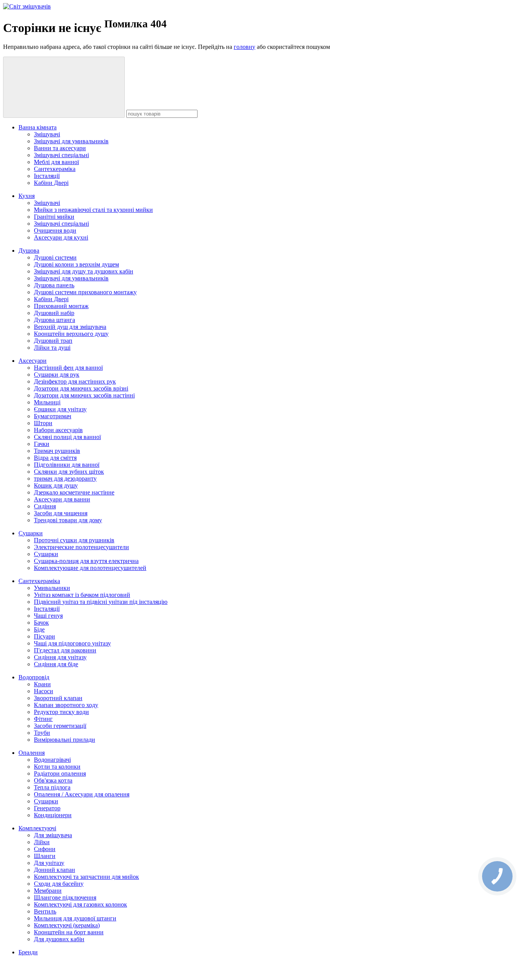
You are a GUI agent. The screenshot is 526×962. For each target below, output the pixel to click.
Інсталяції (47, 176)
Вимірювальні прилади (64, 739)
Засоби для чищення (60, 513)
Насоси (43, 691)
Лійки (42, 842)
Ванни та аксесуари (60, 148)
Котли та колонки (57, 766)
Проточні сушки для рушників (74, 540)
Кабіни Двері (51, 182)
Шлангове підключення (65, 897)
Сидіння (45, 506)
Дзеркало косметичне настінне (74, 492)
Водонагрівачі (52, 759)
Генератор (47, 808)
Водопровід (33, 677)
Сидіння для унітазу (60, 657)
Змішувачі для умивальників (71, 141)
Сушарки (30, 533)
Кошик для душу (56, 485)
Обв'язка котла (53, 780)
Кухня (26, 196)
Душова (28, 250)
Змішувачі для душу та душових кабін (83, 271)
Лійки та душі (52, 347)
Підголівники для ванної (66, 464)
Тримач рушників (57, 450)
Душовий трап (53, 340)
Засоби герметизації (60, 725)
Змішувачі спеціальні (61, 155)
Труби (42, 732)
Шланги (44, 856)
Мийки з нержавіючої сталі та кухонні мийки (93, 209)
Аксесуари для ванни (62, 499)
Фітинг (43, 719)
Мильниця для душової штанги (75, 918)
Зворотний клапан (58, 698)
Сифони (44, 849)
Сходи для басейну (59, 883)
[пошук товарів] (64, 87)
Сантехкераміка (54, 169)
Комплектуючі (37, 828)
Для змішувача (53, 835)
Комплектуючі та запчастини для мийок (86, 876)
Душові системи (55, 257)
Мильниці (47, 402)
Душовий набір (54, 313)
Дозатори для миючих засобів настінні (84, 395)
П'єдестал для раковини (65, 650)
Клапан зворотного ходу (66, 705)
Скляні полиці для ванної (67, 437)
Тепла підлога (52, 787)
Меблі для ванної (56, 162)
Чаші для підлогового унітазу (72, 643)
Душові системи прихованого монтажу (85, 292)
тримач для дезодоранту (65, 478)
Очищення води (55, 230)
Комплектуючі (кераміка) (67, 925)
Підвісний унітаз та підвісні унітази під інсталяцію (101, 601)
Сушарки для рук (56, 374)
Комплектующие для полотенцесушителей (90, 568)
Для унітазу (49, 863)
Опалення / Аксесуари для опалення (81, 794)
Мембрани (48, 890)
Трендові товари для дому (68, 520)
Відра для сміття (55, 457)
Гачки (41, 444)
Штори (43, 423)
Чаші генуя (48, 615)
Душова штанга (54, 320)
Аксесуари (32, 360)
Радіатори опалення (60, 773)
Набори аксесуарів (58, 430)
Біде (39, 629)
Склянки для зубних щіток (69, 471)
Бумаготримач (52, 416)
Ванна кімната (37, 127)
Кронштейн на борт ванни (69, 932)
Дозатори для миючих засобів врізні (81, 388)
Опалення (31, 752)
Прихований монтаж (61, 306)
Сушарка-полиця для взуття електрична (86, 561)
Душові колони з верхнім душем (76, 264)
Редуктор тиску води (61, 712)
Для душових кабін (59, 939)
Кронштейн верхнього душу (71, 333)
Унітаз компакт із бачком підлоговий (82, 595)
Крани (42, 684)
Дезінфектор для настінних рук (75, 381)
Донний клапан (54, 869)
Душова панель (54, 285)
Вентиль (45, 911)
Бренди (28, 952)
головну (244, 47)
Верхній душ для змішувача (70, 326)
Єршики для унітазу (60, 409)
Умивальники (52, 588)
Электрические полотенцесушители (81, 547)
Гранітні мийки (54, 216)
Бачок (41, 622)
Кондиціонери (53, 815)
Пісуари (44, 636)
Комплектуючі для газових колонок (80, 904)
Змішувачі (47, 134)
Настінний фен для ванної (68, 367)
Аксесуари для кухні (61, 237)
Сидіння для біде (56, 664)
